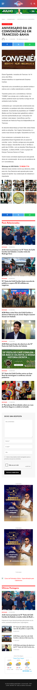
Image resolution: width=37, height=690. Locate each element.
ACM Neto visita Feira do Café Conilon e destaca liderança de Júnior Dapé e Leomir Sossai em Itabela (18, 314)
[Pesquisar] (34, 4)
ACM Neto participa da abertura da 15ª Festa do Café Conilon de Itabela (23, 647)
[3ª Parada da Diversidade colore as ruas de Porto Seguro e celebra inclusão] (18, 390)
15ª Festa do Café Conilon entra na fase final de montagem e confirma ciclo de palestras (17, 375)
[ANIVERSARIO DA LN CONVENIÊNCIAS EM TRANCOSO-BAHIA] (18, 59)
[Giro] (18, 3)
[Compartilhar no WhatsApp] (29, 44)
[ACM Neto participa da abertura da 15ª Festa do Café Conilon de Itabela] (18, 329)
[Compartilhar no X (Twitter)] (18, 44)
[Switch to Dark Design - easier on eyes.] (31, 3)
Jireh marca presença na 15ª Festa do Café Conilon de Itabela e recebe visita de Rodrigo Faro (18, 252)
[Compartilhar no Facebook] (7, 44)
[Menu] (3, 4)
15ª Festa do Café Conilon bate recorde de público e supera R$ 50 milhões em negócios (18, 283)
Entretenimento (7, 24)
